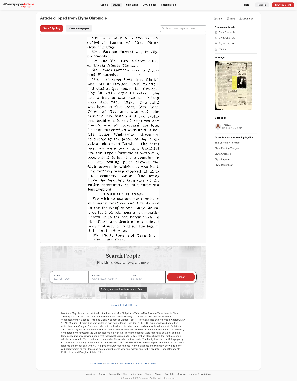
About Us (90, 374)
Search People (123, 256)
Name (57, 275)
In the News (136, 374)
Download (248, 19)
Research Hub (168, 5)
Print (232, 19)
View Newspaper (79, 28)
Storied (102, 374)
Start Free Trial (283, 5)
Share (219, 19)
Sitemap (181, 374)
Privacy (158, 374)
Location (96, 275)
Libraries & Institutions (200, 374)
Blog (125, 374)
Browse (116, 5)
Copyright (169, 374)
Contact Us (114, 374)
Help (246, 5)
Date (133, 275)
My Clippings (149, 5)
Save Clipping (51, 28)
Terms (148, 374)
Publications (131, 5)
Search (104, 5)
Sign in (262, 5)
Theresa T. (227, 125)
